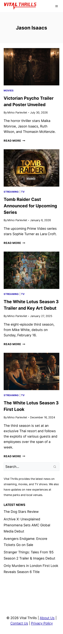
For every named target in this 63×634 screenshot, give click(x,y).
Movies (9, 90)
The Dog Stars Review (21, 512)
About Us (47, 618)
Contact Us (19, 623)
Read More (14, 140)
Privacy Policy (42, 623)
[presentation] (31, 66)
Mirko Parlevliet (17, 112)
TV (23, 191)
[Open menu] (56, 6)
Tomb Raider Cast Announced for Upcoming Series (30, 206)
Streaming (11, 191)
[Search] (55, 467)
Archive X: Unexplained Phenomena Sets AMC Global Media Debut (27, 525)
